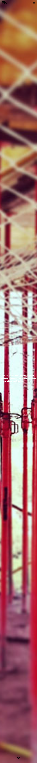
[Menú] (34, 3)
